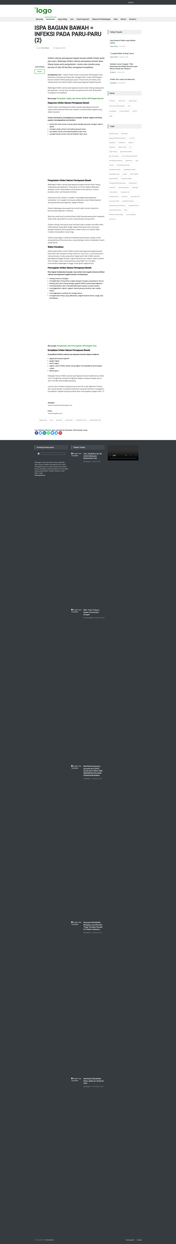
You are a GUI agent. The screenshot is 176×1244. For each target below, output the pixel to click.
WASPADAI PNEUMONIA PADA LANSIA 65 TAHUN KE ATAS (93, 1081)
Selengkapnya (40, 475)
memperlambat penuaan (117, 183)
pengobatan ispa (95, 420)
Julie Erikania (40, 67)
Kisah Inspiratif (83, 19)
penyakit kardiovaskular (117, 205)
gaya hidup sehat (126, 151)
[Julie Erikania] (40, 60)
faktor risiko (122, 147)
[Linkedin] (44, 433)
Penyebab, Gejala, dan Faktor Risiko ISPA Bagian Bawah (80, 98)
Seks (116, 19)
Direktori (132, 19)
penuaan (125, 196)
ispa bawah (69, 420)
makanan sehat (126, 178)
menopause (133, 183)
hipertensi (128, 160)
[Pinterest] (60, 433)
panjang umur (114, 196)
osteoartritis (113, 192)
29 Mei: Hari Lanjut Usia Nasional (122, 79)
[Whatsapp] (48, 433)
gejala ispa (43, 420)
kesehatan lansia (114, 169)
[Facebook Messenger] (52, 433)
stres (125, 210)
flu (130, 147)
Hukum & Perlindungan (101, 19)
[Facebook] (36, 433)
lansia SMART (113, 178)
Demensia (122, 142)
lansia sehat (134, 174)
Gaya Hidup (62, 19)
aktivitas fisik (113, 133)
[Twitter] (40, 433)
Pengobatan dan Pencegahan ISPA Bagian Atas (77, 346)
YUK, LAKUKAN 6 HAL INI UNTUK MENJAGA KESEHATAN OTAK (92, 456)
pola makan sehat (115, 210)
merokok (112, 187)
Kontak (139, 1240)
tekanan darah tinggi (116, 214)
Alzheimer (124, 133)
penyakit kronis (134, 205)
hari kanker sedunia (115, 160)
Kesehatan (50, 19)
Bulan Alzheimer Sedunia (117, 138)
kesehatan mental (129, 169)
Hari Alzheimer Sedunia (129, 156)
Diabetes (112, 147)
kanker (111, 165)
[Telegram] (56, 433)
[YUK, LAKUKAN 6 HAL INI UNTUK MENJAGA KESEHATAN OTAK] (76, 529)
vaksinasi (112, 219)
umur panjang (130, 214)
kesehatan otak (114, 174)
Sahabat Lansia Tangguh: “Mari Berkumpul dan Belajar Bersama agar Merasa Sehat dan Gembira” (124, 66)
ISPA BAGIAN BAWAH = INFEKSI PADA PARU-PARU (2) (68, 34)
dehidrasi (112, 142)
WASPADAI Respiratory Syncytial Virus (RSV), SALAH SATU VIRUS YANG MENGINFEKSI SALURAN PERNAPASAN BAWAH (93, 770)
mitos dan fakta (123, 187)
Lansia (125, 174)
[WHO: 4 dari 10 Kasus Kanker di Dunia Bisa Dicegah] (76, 685)
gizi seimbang (114, 156)
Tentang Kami (130, 1240)
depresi (130, 142)
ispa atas (59, 420)
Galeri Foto (122, 101)
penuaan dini (135, 196)
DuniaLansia (50, 1240)
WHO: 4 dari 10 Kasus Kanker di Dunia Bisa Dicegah (91, 612)
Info (72, 19)
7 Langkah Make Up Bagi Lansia (122, 53)
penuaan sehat (114, 201)
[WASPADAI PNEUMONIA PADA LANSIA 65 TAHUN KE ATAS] (76, 1154)
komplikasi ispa (81, 420)
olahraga (135, 187)
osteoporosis (125, 192)
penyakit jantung (128, 201)
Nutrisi (123, 19)
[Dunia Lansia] (43, 10)
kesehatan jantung (123, 165)
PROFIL (39, 71)
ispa (51, 420)
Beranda (39, 19)
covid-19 (132, 138)
